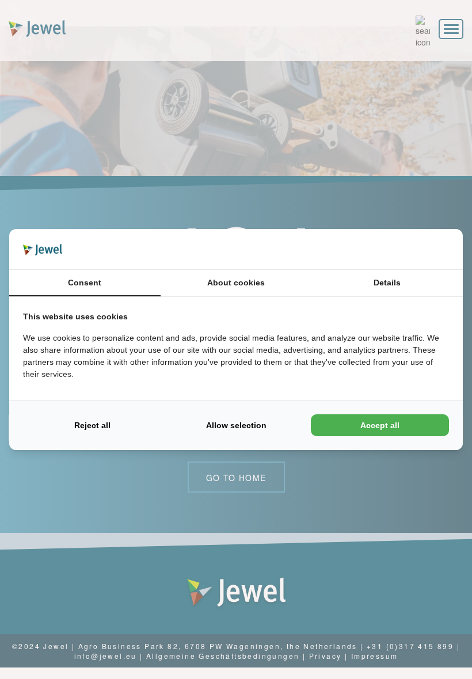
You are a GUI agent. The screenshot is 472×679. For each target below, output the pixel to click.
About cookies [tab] (236, 282)
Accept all (379, 425)
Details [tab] (387, 282)
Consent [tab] (84, 282)
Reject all (92, 425)
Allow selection (236, 425)
